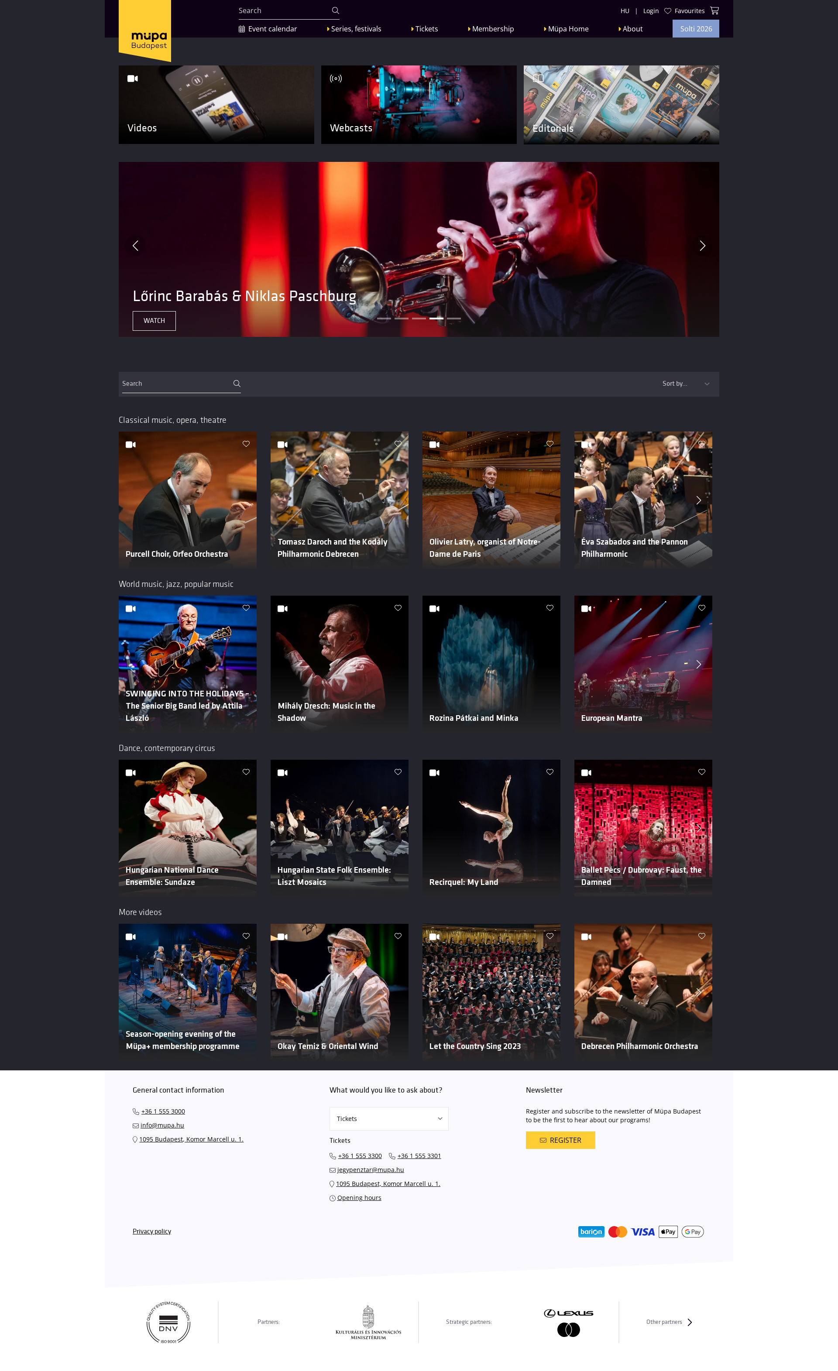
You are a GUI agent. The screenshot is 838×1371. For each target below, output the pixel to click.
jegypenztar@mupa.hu (370, 1169)
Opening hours (359, 1197)
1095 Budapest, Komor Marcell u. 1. (191, 1139)
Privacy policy (152, 1231)
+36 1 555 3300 (360, 1156)
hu (625, 11)
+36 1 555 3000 (163, 1111)
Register (565, 1140)
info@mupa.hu (162, 1125)
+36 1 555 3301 (419, 1156)
